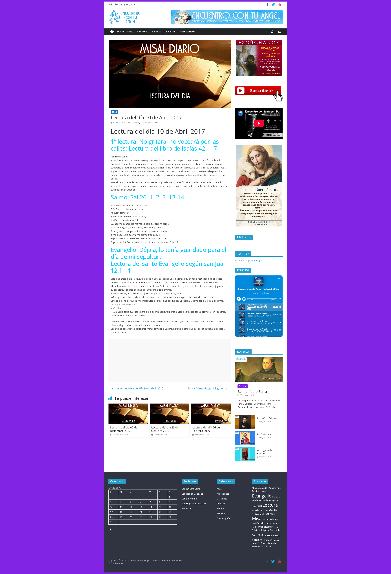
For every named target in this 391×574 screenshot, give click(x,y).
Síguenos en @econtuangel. (249, 260)
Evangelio (135, 122)
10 (111, 507)
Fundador (256, 500)
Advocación (263, 488)
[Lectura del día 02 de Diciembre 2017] (128, 405)
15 (160, 507)
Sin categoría (223, 518)
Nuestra (266, 519)
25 (121, 517)
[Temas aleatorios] (279, 31)
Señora (261, 543)
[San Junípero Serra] (259, 358)
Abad (254, 488)
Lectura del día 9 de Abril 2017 (135, 388)
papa (268, 523)
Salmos (156, 31)
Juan (259, 505)
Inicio (120, 31)
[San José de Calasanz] (245, 416)
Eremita (263, 491)
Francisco (276, 497)
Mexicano (264, 513)
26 (131, 517)
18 (121, 511)
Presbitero (264, 526)
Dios (279, 488)
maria (255, 510)
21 (150, 511)
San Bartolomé (264, 434)
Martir (273, 510)
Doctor (255, 491)
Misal (130, 31)
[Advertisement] (169, 360)
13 (140, 507)
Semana (275, 540)
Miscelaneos (187, 31)
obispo (274, 519)
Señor (255, 543)
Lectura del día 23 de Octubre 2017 (165, 429)
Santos (267, 539)
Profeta (274, 526)
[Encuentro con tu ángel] (111, 31)
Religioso (265, 530)
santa (268, 535)
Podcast (221, 503)
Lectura (144, 122)
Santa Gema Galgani (209, 388)
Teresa (255, 547)
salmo (156, 122)
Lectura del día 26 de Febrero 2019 (206, 429)
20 (140, 511)
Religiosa (256, 530)
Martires (255, 514)
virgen (268, 546)
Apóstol (272, 487)
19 (131, 511)
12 (131, 507)
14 (150, 507)
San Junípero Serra (252, 391)
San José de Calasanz (267, 418)
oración (255, 523)
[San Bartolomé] (245, 432)
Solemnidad (271, 543)
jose (254, 506)
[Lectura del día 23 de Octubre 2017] (169, 405)
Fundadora (267, 500)
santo (277, 535)
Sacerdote (275, 530)
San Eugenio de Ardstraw (264, 452)
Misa (272, 513)
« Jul (110, 529)
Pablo (262, 523)
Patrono (275, 523)
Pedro (255, 527)
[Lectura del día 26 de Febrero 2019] (211, 405)
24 (111, 517)
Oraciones (170, 31)
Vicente (261, 547)
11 (121, 507)
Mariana (264, 510)
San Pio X (186, 508)
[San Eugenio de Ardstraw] (245, 448)
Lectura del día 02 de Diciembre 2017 (123, 429)
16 (170, 507)
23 (170, 511)
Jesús (275, 500)
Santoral (143, 31)
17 (111, 511)
